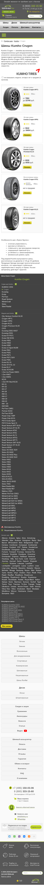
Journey (5, 561)
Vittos (13, 589)
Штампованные (22, 698)
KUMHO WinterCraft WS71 (12, 614)
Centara (5, 545)
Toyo (10, 584)
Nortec (10, 573)
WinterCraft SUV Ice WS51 (12, 503)
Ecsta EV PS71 (7, 336)
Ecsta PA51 (6, 350)
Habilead (23, 556)
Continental (32, 545)
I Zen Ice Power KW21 (10, 372)
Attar (11, 540)
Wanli (29, 589)
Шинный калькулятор (30, 23)
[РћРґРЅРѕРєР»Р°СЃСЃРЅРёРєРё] (29, 836)
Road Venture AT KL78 (10, 428)
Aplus (18, 538)
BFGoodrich (13, 543)
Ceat (36, 543)
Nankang (19, 570)
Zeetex (30, 591)
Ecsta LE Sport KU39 (10, 348)
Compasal (23, 545)
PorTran (5, 297)
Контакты (36, 27)
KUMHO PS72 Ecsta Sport (12, 621)
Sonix (11, 582)
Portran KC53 (7, 411)
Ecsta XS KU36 (8, 370)
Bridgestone (28, 543)
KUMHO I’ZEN (7, 287)
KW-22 (4, 401)
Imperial (32, 559)
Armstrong (31, 538)
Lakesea (20, 563)
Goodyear (22, 554)
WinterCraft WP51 (9, 508)
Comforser (13, 545)
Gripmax (15, 556)
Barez (34, 540)
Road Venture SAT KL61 (11, 442)
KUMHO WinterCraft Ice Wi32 (13, 606)
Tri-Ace (24, 584)
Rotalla (20, 580)
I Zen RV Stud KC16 (9, 382)
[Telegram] (9, 836)
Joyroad (12, 561)
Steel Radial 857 (8, 489)
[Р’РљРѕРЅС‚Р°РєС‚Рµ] (24, 836)
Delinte (24, 547)
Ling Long (6, 568)
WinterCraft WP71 (9, 515)
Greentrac (31, 554)
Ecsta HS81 (6, 345)
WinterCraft (6, 302)
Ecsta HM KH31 (8, 338)
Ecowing (5, 292)
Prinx (39, 573)
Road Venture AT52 (9, 430)
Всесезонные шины (31, 178)
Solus (4, 304)
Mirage (12, 570)
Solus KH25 (6, 474)
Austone (18, 540)
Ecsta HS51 (6, 340)
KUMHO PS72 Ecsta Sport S (13, 619)
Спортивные (22, 661)
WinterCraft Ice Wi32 (10, 498)
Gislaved (5, 554)
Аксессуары (22, 716)
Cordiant (12, 547)
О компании (22, 778)
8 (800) (32, 6)
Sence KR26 (6, 447)
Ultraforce (5, 586)
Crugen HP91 (7, 321)
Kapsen (26, 561)
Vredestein (21, 589)
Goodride (13, 554)
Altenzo (5, 538)
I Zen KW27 (6, 374)
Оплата (14, 27)
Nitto (32, 570)
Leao (37, 566)
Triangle (31, 584)
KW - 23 (5, 404)
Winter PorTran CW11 (10, 494)
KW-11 (4, 394)
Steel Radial (6, 306)
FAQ (22, 773)
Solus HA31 (6, 459)
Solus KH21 (6, 472)
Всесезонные (22, 651)
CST (19, 547)
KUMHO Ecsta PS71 (10, 608)
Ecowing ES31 (7, 333)
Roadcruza (28, 575)
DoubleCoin (33, 547)
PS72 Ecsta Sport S (9, 423)
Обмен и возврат (22, 764)
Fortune (5, 552)
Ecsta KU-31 (6, 362)
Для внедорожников (22, 656)
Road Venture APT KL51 (11, 425)
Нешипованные (22, 675)
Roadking (5, 577)
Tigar (39, 582)
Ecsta (4, 294)
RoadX (4, 580)
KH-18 (4, 391)
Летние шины (31, 89)
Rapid (4, 575)
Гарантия (22, 759)
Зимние (22, 646)
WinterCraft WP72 (9, 518)
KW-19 (4, 399)
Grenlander (6, 556)
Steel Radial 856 (8, 486)
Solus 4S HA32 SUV (9, 457)
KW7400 (5, 406)
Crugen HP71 (7, 319)
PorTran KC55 (7, 413)
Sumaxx (26, 582)
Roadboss (19, 575)
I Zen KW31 (6, 377)
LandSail (28, 563)
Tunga (38, 584)
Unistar (13, 586)
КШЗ (12, 593)
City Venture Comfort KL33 (12, 316)
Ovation (22, 573)
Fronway (20, 552)
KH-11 (4, 384)
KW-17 (4, 396)
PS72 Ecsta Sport (8, 421)
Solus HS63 (6, 467)
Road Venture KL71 (9, 435)
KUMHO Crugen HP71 (10, 617)
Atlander (5, 540)
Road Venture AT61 (9, 433)
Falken (23, 550)
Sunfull (33, 582)
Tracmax (16, 584)
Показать (27, 105)
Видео (20, 731)
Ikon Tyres (19, 559)
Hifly (12, 559)
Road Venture (7, 299)
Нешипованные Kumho (13, 530)
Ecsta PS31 (6, 353)
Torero (4, 584)
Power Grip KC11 (8, 418)
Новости (22, 721)
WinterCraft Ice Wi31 (10, 496)
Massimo (21, 568)
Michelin (5, 570)
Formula (31, 550)
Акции (6, 27)
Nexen (27, 570)
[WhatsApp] (14, 836)
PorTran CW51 (7, 408)
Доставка (25, 27)
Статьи (22, 726)
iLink (26, 559)
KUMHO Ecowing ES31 (11, 605)
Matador (30, 568)
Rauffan (11, 575)
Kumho (5, 563)
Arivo (24, 538)
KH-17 (4, 389)
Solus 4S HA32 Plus (9, 455)
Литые (22, 693)
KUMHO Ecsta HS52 (10, 612)
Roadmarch (15, 577)
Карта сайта (6, 876)
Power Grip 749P (8, 416)
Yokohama (22, 591)
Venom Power (23, 586)
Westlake (35, 589)
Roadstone (32, 577)
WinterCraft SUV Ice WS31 (12, 501)
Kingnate (33, 561)
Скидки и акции (22, 706)
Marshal (14, 568)
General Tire (30, 552)
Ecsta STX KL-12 (8, 365)
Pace (29, 573)
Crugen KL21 (7, 323)
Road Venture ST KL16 (11, 445)
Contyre (5, 547)
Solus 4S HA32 (7, 452)
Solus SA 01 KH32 (9, 481)
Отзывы (22, 754)
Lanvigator (16, 566)
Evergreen (16, 550)
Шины (6, 23)
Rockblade (12, 580)
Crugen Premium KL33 (11, 326)
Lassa (23, 566)
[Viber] (19, 836)
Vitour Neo (6, 589)
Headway (5, 559)
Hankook (31, 556)
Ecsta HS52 (6, 343)
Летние (22, 641)
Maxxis (37, 568)
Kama (19, 561)
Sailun (37, 580)
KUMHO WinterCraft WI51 (12, 610)
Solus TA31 (6, 484)
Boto (20, 543)
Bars (39, 540)
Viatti (31, 586)
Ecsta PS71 (6, 355)
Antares (12, 538)
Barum (4, 543)
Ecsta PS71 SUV (8, 357)
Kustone (13, 563)
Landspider (6, 566)
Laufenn (30, 566)
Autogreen (26, 540)
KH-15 (4, 387)
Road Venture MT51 (9, 438)
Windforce (6, 591)
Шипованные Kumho (12, 527)
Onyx (16, 573)
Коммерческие (22, 666)
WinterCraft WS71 (9, 520)
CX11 (4, 328)
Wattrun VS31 (7, 491)
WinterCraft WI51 (8, 506)
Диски (14, 23)
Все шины (6, 626)
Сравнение (22, 711)
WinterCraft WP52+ (9, 513)
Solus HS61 (6, 464)
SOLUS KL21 (7, 477)
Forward (12, 552)
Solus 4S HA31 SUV (9, 450)
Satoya (4, 582)
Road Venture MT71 (9, 440)
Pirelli (34, 573)
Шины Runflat (22, 680)
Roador (24, 577)
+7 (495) (23, 788)
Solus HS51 (6, 462)
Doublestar (6, 550)
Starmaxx (18, 582)
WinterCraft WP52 (9, 511)
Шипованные (22, 671)
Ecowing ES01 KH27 (10, 331)
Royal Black (29, 580)
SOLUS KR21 (7, 479)
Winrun (13, 591)
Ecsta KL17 (6, 367)
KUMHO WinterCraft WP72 (12, 615)
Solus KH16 (6, 469)
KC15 (4, 379)
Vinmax (38, 586)
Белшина (5, 593)
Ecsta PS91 (6, 360)
